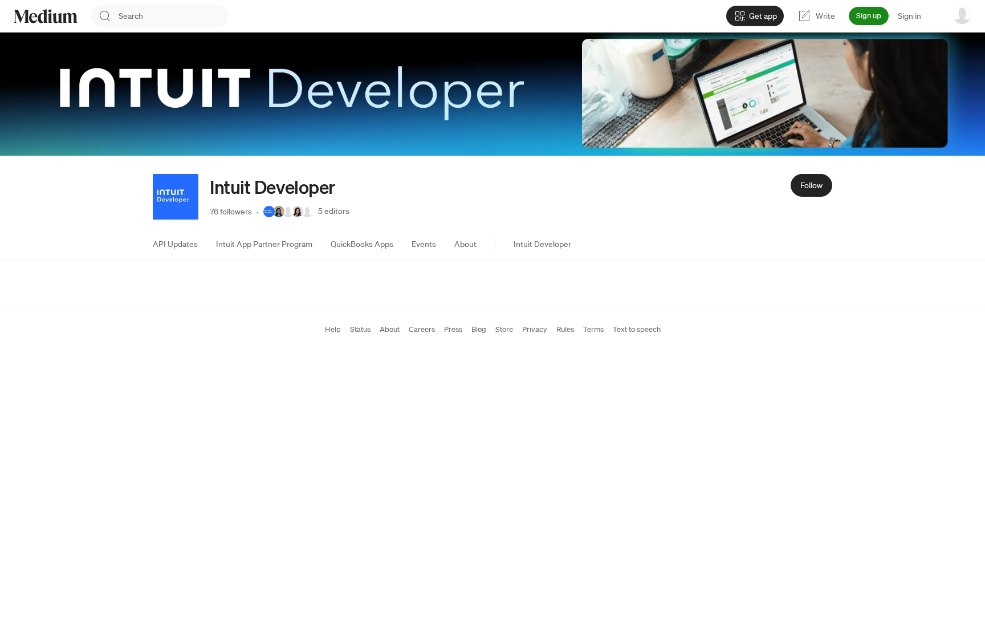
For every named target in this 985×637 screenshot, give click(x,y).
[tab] (175, 244)
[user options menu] (962, 15)
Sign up (868, 16)
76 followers (231, 211)
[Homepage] (46, 16)
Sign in (909, 16)
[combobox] (173, 16)
